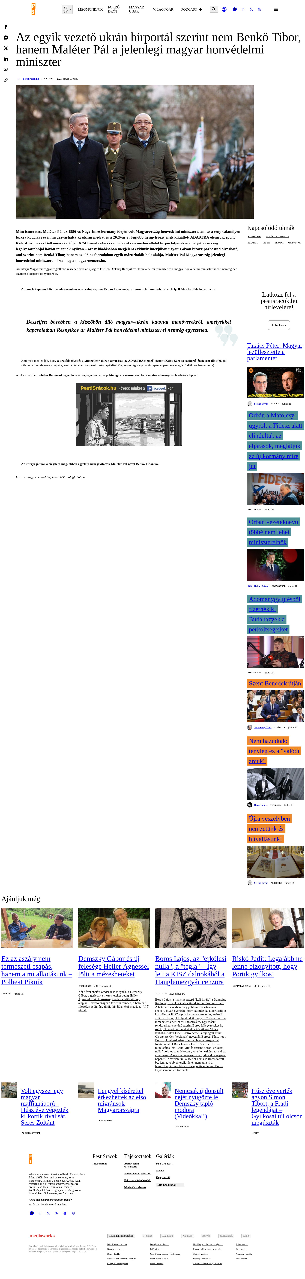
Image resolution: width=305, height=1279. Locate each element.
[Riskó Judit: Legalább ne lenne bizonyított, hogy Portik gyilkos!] (268, 928)
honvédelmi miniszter (277, 237)
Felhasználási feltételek (137, 1180)
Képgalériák (163, 1177)
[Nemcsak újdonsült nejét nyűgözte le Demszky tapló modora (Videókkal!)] (163, 1090)
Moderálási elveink (135, 1187)
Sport (256, 1133)
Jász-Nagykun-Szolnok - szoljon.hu (208, 1244)
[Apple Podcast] (73, 1213)
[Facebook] (243, 9)
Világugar (163, 9)
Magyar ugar (136, 9)
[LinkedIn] (5, 58)
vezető (266, 243)
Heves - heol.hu (156, 1263)
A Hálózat (161, 994)
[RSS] (259, 9)
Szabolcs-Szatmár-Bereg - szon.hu (207, 1263)
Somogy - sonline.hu (202, 1258)
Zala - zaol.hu (241, 1258)
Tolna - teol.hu (242, 1244)
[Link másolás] (5, 80)
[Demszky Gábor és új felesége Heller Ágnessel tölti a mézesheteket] (114, 928)
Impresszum (99, 1163)
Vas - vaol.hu (241, 1249)
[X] (251, 9)
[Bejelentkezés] (224, 9)
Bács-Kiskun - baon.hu (117, 1244)
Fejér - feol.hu (156, 1249)
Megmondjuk (90, 9)
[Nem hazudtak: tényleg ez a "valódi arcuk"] (275, 784)
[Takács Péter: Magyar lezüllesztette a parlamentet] (275, 383)
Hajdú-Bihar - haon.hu (159, 1258)
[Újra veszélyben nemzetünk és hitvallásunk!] (275, 862)
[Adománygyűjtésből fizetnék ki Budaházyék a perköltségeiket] (275, 652)
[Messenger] (5, 37)
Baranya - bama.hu (115, 1249)
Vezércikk (279, 728)
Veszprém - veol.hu (244, 1254)
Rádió (246, 1235)
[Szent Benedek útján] (275, 706)
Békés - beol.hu (113, 1254)
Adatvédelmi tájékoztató (131, 1165)
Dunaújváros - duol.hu (159, 1244)
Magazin (187, 1235)
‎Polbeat (6, 994)
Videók (160, 1170)
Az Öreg (275, 404)
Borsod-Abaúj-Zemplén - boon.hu (121, 1258)
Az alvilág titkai (242, 986)
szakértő (253, 243)
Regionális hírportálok (121, 1235)
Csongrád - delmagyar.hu (117, 1263)
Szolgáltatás (226, 1235)
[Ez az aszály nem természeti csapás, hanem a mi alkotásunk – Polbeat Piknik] (37, 928)
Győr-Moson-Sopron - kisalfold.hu (165, 1254)
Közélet (147, 1235)
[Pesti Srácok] (44, 9)
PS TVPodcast (164, 1163)
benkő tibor (254, 237)
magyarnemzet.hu (38, 477)
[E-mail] (5, 69)
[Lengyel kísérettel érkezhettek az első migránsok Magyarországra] (86, 1090)
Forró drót (113, 9)
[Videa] (235, 9)
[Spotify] (65, 1213)
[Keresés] (214, 9)
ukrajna (279, 243)
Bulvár (206, 1235)
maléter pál (294, 243)
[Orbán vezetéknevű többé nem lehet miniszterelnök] (275, 565)
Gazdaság (167, 1235)
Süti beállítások (166, 1184)
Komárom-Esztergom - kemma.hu (207, 1249)
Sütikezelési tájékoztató (137, 1173)
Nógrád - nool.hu (200, 1254)
